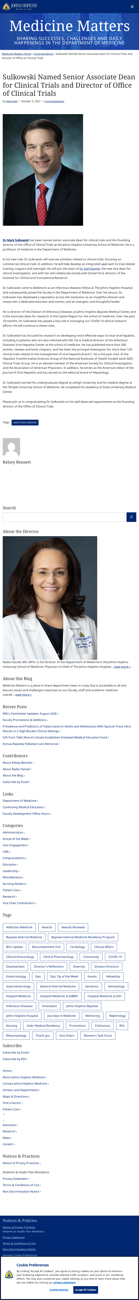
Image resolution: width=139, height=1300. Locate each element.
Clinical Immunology (20, 957)
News (6, 1138)
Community (91, 957)
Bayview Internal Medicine (24, 937)
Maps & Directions (15, 1096)
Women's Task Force (98, 1036)
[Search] (131, 517)
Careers (8, 1144)
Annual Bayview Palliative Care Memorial (30, 744)
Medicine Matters (69, 25)
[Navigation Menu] (132, 7)
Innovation (49, 1006)
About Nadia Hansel (16, 769)
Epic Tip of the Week (64, 976)
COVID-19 (115, 957)
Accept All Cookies (85, 1289)
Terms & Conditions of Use (21, 1185)
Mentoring (92, 1016)
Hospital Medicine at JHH (104, 996)
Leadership (10, 871)
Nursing (11, 1026)
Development (15, 966)
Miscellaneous (12, 877)
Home (7, 1071)
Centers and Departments (20, 1090)
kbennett (11, 101)
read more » (122, 667)
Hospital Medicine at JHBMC (59, 996)
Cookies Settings (59, 1289)
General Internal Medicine (58, 986)
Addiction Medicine (19, 927)
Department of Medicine (19, 801)
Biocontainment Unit (46, 947)
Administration (13, 832)
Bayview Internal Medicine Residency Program (83, 937)
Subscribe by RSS (14, 1059)
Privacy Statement (15, 1179)
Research (9, 897)
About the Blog (13, 775)
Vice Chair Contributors (19, 903)
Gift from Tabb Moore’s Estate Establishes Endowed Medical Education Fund (55, 737)
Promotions (77, 1026)
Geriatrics (91, 986)
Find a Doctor (12, 1103)
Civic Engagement (15, 845)
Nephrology (117, 1016)
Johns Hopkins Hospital (22, 1016)
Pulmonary (102, 1026)
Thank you (43, 1036)
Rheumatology (16, 1036)
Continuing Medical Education (23, 807)
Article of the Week (16, 839)
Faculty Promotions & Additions (24, 720)
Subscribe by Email (15, 782)
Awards (47, 927)
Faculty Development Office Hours (26, 814)
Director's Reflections (49, 966)
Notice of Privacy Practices (21, 1163)
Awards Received (73, 927)
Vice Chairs (66, 1036)
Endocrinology (16, 976)
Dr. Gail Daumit (89, 269)
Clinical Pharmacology (58, 957)
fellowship (113, 976)
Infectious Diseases (25, 422)
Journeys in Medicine (61, 1016)
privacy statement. (65, 1282)
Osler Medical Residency (43, 1026)
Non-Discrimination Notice (21, 1191)
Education (9, 864)
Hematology (116, 986)
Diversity (79, 966)
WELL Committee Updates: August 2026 (30, 714)
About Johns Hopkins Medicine (24, 1077)
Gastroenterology (18, 986)
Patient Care (11, 890)
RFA (122, 1026)
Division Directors (106, 966)
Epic (38, 976)
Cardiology (77, 947)
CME (6, 852)
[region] (69, 1277)
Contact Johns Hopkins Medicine (25, 1083)
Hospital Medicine (18, 996)
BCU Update (14, 947)
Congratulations (43, 54)
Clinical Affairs (103, 947)
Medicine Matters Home (16, 54)
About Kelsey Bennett (17, 763)
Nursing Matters (14, 884)
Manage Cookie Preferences (20, 1255)
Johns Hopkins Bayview (82, 1006)
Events (92, 976)
